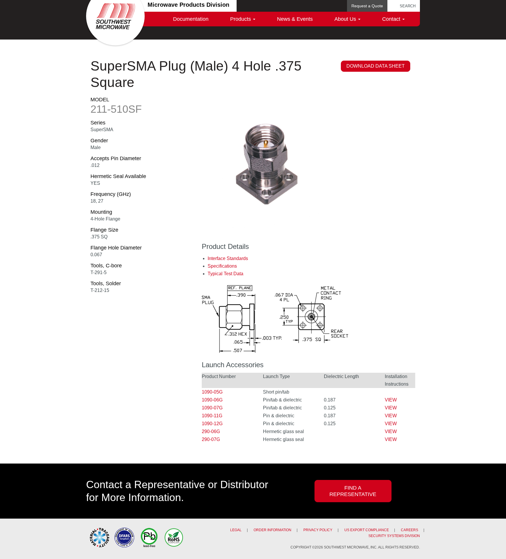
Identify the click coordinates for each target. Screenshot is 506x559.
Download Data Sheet (375, 66)
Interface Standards (228, 258)
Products (241, 19)
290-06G (211, 431)
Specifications (222, 266)
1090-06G (212, 399)
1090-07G (212, 407)
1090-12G (212, 423)
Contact (392, 19)
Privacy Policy (317, 530)
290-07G (211, 439)
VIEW (391, 399)
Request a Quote (367, 6)
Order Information (272, 530)
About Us (346, 19)
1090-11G (212, 415)
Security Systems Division (394, 536)
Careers (409, 530)
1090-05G (212, 391)
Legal (236, 530)
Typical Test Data (225, 273)
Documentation (190, 19)
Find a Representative (352, 491)
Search (408, 6)
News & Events (295, 19)
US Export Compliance (366, 530)
